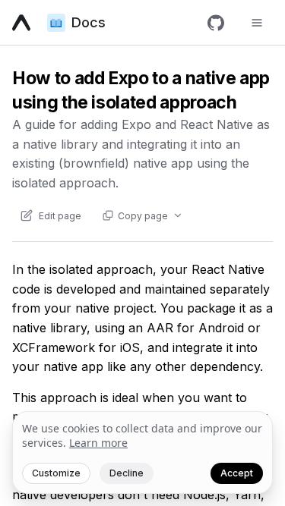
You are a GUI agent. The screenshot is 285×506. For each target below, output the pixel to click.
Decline (126, 473)
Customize (56, 473)
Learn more (98, 442)
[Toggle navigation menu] (257, 22)
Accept (236, 473)
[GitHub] (216, 22)
